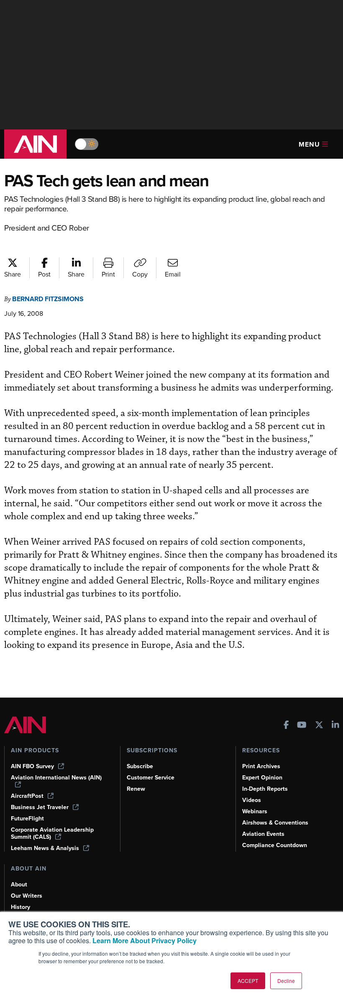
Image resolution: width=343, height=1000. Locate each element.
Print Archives (261, 766)
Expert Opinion (262, 777)
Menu (309, 144)
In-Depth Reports (265, 788)
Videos (251, 800)
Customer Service (150, 777)
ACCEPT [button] (248, 980)
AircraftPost (27, 795)
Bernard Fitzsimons (48, 299)
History (20, 907)
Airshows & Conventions (275, 822)
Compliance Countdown (274, 845)
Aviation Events (263, 834)
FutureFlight (27, 818)
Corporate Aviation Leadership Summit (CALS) (52, 833)
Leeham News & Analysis (45, 848)
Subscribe (140, 766)
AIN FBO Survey (32, 766)
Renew (136, 788)
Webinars (254, 811)
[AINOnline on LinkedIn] (335, 726)
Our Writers (26, 895)
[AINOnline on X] (319, 726)
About (19, 884)
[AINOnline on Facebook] (286, 726)
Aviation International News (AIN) (56, 778)
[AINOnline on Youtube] (302, 726)
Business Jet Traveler (40, 807)
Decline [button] (286, 980)
